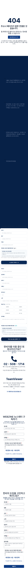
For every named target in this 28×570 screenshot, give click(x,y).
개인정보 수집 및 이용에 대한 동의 (13, 443)
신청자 (5, 432)
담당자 (5, 524)
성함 (2, 236)
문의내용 (2, 316)
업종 (5, 507)
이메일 (2, 242)
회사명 (2, 230)
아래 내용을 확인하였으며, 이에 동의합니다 (14, 445)
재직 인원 (3, 292)
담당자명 (3, 274)
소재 (2, 298)
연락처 (2, 280)
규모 (5, 513)
